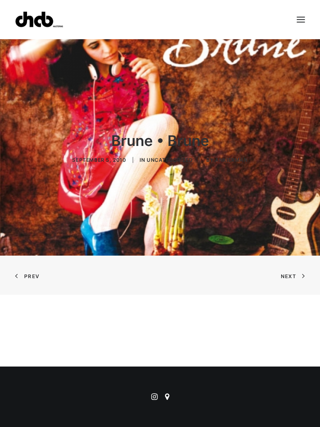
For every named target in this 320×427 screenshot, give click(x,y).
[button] (301, 19)
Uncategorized (170, 160)
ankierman (231, 160)
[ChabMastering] (39, 19)
